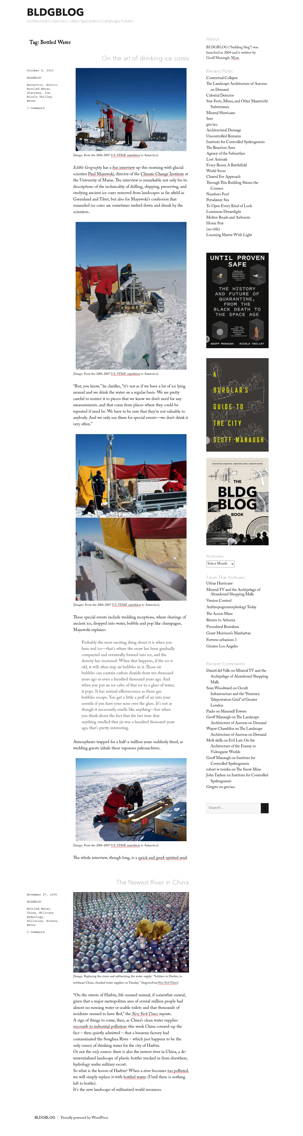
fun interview (123, 168)
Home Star (215, 223)
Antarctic (35, 85)
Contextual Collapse (222, 78)
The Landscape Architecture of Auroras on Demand (236, 87)
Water (31, 101)
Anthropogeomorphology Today (231, 607)
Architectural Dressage (223, 130)
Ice (47, 93)
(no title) (213, 229)
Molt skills (214, 741)
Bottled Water (38, 89)
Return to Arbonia (220, 620)
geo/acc (212, 125)
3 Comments (36, 108)
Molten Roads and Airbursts (228, 218)
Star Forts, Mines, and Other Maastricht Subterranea (237, 104)
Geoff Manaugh (218, 717)
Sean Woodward (219, 688)
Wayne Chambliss (220, 729)
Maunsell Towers (233, 712)
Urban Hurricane (219, 584)
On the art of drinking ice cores (145, 58)
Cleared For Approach (223, 177)
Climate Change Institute (162, 174)
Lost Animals (216, 160)
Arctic (51, 85)
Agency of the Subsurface (225, 154)
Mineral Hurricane (220, 113)
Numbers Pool (217, 194)
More (235, 58)
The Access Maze (219, 614)
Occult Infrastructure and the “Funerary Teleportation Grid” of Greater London (235, 697)
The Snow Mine (248, 770)
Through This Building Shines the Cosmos (232, 186)
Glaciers (34, 93)
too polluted (177, 1071)
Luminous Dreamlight (223, 212)
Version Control (218, 601)
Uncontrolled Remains (223, 136)
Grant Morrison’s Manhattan (228, 633)
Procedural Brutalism (222, 627)
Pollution (35, 921)
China (31, 913)
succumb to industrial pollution (99, 1027)
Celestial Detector (220, 96)
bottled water (135, 1077)
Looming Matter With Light (229, 235)
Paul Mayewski (101, 174)
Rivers (51, 921)
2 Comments (36, 932)
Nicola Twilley (39, 97)
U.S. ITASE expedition (125, 155)
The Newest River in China (152, 882)
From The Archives (225, 577)
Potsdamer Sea (217, 200)
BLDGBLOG (55, 12)
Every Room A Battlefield (226, 165)
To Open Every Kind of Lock (229, 206)
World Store (216, 171)
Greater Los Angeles (222, 646)
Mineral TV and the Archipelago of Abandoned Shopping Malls (233, 592)
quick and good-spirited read (162, 858)
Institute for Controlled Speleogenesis (235, 142)
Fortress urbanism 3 (221, 640)
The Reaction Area (220, 148)
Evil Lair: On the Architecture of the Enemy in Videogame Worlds (233, 747)
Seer (209, 119)
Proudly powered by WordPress (84, 1118)
